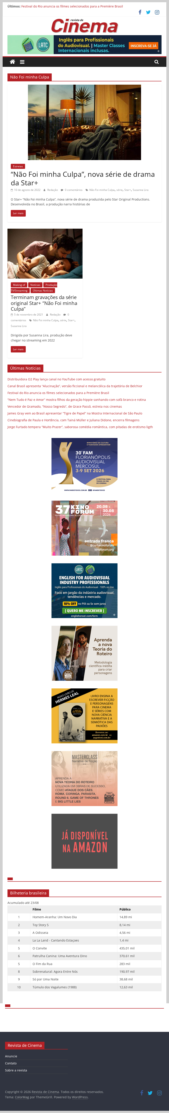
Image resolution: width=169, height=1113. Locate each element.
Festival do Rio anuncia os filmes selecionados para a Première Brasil (72, 6)
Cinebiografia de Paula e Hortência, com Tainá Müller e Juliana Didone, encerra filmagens (73, 420)
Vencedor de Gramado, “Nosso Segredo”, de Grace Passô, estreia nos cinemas (64, 406)
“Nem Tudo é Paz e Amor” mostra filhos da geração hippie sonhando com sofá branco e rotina (76, 400)
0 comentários (73, 190)
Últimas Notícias (43, 290)
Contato (11, 1063)
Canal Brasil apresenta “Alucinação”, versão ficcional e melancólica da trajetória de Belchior (74, 386)
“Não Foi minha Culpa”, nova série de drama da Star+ (83, 178)
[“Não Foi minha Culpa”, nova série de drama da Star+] (84, 87)
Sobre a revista (16, 1070)
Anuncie (11, 1056)
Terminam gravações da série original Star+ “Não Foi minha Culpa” (44, 303)
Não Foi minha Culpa (102, 190)
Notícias (35, 285)
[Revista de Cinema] (12, 62)
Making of (19, 285)
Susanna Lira (141, 190)
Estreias (18, 166)
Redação (53, 190)
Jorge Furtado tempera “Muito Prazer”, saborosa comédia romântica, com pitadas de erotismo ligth (80, 427)
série (119, 190)
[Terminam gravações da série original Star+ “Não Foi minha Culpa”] (45, 231)
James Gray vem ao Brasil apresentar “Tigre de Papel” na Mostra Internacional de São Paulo (74, 413)
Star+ (127, 190)
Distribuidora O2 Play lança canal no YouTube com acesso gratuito (56, 379)
